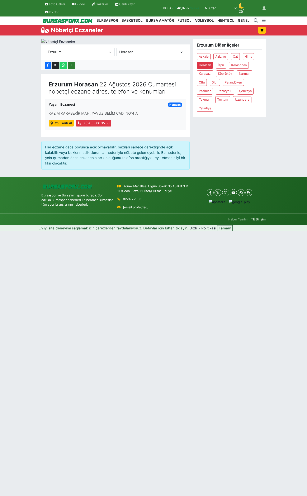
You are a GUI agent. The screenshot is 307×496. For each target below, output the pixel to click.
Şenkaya (245, 91)
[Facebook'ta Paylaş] (48, 65)
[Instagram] (225, 192)
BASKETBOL (132, 20)
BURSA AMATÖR (160, 20)
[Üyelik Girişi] (262, 8)
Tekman (205, 99)
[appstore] (217, 202)
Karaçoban (239, 65)
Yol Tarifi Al (63, 123)
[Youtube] (233, 192)
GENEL (244, 20)
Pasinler (205, 91)
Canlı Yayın (127, 4)
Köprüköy (225, 74)
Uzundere (242, 99)
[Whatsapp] (241, 192)
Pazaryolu (225, 91)
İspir (221, 65)
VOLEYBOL (204, 20)
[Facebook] (210, 192)
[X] (217, 192)
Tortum (222, 99)
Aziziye (220, 56)
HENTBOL (225, 20)
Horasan (205, 65)
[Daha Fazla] (71, 65)
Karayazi (205, 74)
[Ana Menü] (264, 20)
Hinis (248, 56)
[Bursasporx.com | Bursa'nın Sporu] (67, 20)
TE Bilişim (258, 219)
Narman (244, 74)
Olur (215, 82)
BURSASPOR (107, 20)
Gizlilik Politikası (202, 228)
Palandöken (233, 82)
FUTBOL (185, 20)
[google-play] (239, 202)
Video (80, 4)
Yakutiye (205, 108)
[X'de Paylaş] (55, 65)
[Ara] (256, 20)
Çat (235, 56)
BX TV (53, 12)
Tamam (225, 228)
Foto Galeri (57, 4)
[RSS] (248, 192)
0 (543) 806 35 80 (96, 123)
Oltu (202, 82)
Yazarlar (102, 4)
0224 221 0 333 (135, 199)
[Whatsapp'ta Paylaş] (63, 65)
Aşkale (204, 56)
